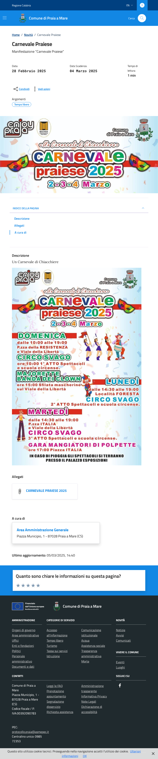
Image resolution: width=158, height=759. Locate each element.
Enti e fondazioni (23, 645)
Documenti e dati (23, 666)
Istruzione (53, 656)
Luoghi (120, 667)
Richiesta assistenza (60, 712)
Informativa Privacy (94, 696)
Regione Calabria (21, 5)
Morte (85, 661)
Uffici (15, 640)
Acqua (85, 640)
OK (85, 756)
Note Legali (88, 701)
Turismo (52, 645)
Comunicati (123, 640)
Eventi (120, 662)
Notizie (120, 630)
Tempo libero (55, 640)
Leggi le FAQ (55, 686)
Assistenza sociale (93, 645)
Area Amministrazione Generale (42, 530)
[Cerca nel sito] (142, 18)
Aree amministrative (25, 635)
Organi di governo (23, 630)
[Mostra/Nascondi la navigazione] (4, 17)
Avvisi (120, 635)
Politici (16, 651)
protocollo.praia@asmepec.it (30, 731)
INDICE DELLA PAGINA (26, 208)
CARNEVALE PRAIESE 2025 (46, 490)
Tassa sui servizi (57, 651)
